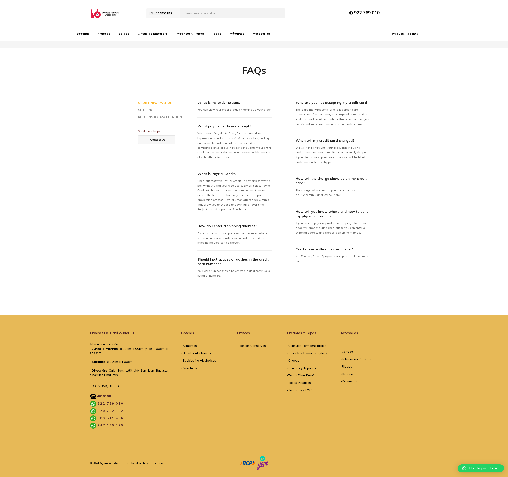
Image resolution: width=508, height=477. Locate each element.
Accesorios (261, 33)
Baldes (123, 33)
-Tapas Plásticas (299, 383)
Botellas (83, 33)
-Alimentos (189, 346)
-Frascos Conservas (251, 346)
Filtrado (347, 366)
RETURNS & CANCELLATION (160, 117)
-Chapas (293, 360)
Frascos (104, 33)
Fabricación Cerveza (356, 359)
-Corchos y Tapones (301, 368)
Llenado (347, 374)
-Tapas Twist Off (299, 390)
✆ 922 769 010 (364, 13)
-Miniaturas (189, 368)
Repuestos (349, 381)
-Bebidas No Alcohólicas (198, 360)
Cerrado (347, 351)
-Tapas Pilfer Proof (300, 375)
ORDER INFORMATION (155, 103)
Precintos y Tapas (190, 33)
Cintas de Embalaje (152, 33)
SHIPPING (145, 110)
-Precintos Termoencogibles (307, 353)
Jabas (216, 33)
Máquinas (237, 33)
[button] (481, 468)
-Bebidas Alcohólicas (196, 353)
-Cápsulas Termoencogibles (306, 346)
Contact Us (157, 139)
